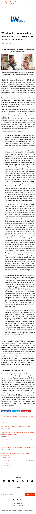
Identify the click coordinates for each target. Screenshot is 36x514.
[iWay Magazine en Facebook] (9, 481)
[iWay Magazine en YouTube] (32, 481)
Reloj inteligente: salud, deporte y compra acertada (15, 426)
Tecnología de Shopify (28, 510)
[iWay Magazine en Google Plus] (18, 481)
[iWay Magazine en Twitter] (4, 481)
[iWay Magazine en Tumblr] (27, 481)
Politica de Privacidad (18, 505)
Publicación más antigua (10, 416)
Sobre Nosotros (18, 503)
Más (5, 7)
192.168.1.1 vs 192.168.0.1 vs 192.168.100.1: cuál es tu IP (17, 447)
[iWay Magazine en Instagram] (23, 481)
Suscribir (30, 494)
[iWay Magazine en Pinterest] (13, 481)
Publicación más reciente (26, 416)
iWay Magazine (19, 510)
